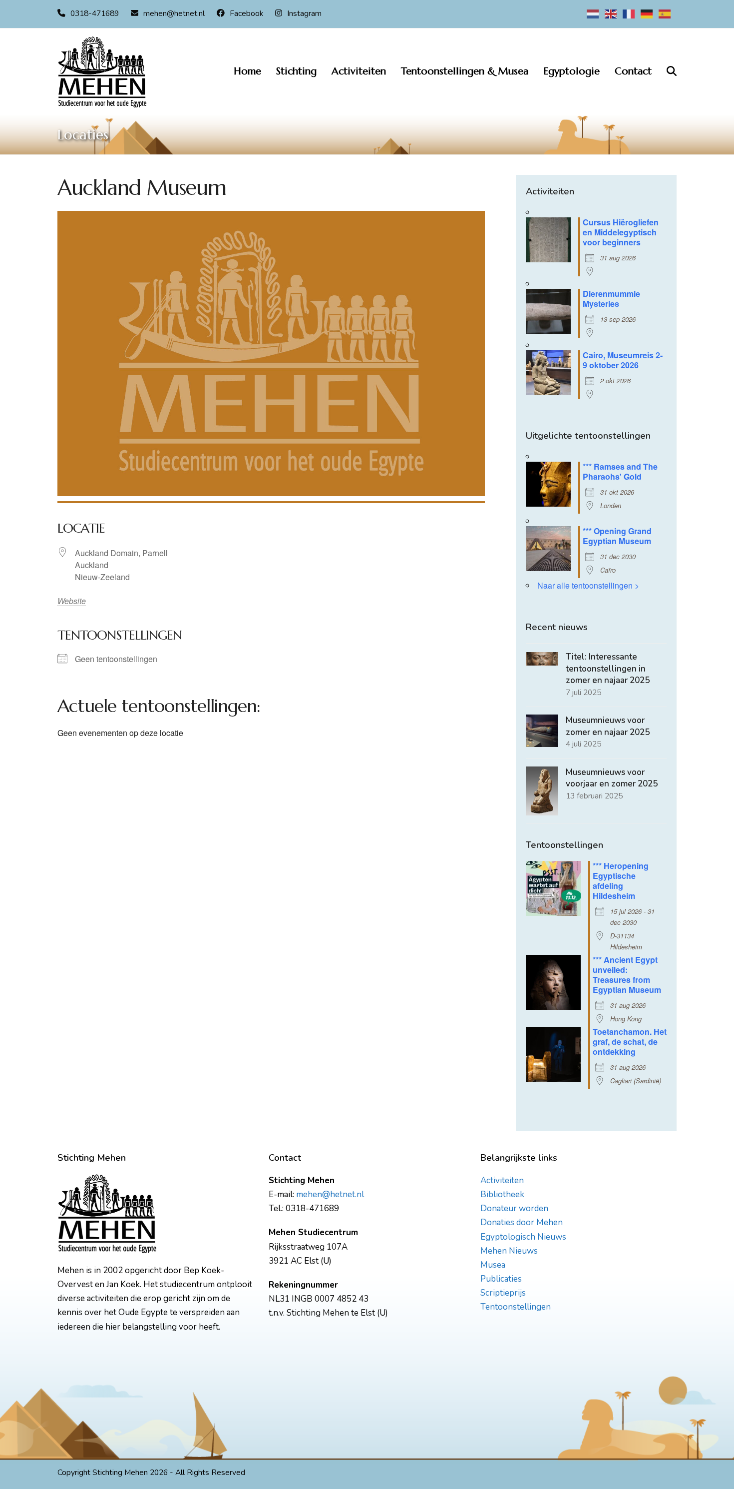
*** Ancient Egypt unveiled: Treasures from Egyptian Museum (627, 974)
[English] (611, 13)
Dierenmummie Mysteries (611, 298)
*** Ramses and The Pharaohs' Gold (620, 471)
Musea (492, 1265)
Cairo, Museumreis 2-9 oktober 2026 (623, 360)
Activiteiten (502, 1180)
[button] (671, 71)
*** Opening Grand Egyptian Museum (617, 536)
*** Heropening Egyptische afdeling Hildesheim (621, 880)
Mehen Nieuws (509, 1251)
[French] (629, 13)
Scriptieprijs (503, 1293)
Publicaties (501, 1279)
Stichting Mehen (120, 1472)
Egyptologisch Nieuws (523, 1237)
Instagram (304, 13)
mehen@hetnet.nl (174, 13)
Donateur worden (514, 1208)
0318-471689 (94, 13)
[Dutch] (593, 13)
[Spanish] (665, 13)
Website (66, 601)
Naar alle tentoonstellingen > (588, 585)
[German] (647, 13)
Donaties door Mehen (521, 1222)
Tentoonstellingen (515, 1307)
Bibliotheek (502, 1194)
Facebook (246, 13)
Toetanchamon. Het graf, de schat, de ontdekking (630, 1041)
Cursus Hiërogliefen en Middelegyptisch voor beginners (621, 232)
